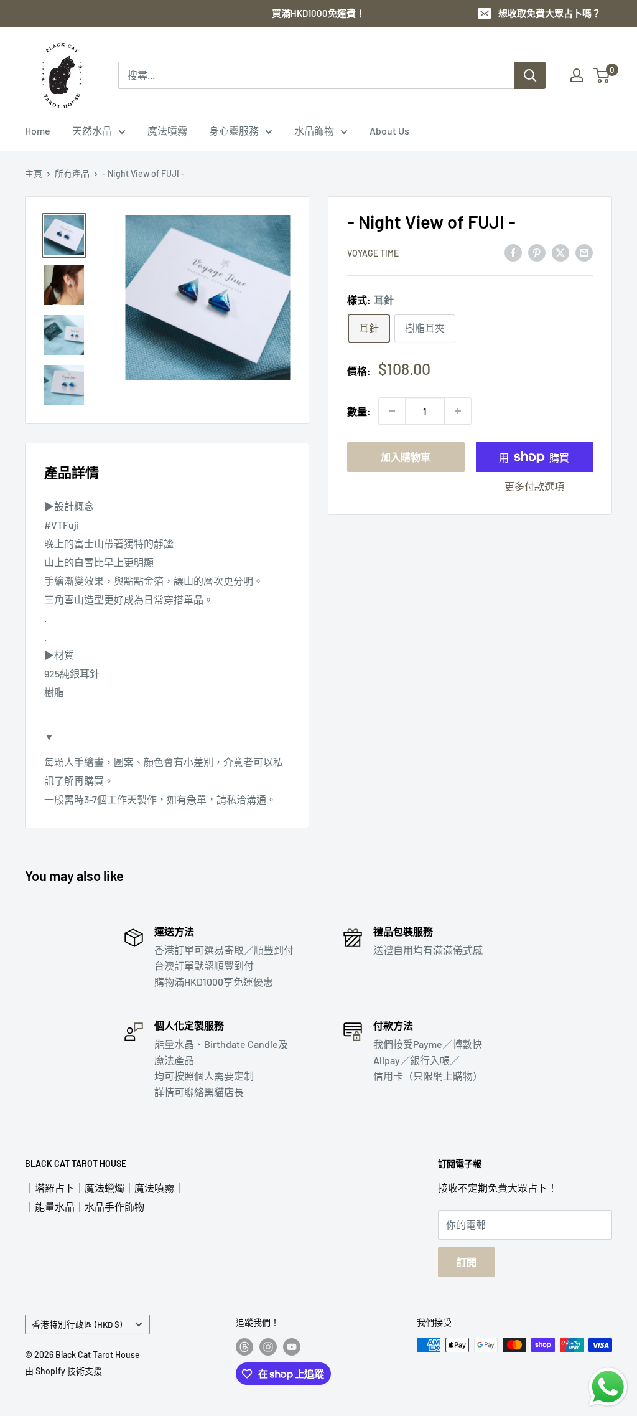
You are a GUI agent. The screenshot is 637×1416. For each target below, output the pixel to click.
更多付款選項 (534, 486)
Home (37, 130)
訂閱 (467, 1262)
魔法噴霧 (167, 130)
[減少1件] (392, 411)
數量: (359, 411)
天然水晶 (92, 130)
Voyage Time (373, 253)
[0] (602, 75)
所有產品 (72, 173)
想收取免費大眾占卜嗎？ (549, 13)
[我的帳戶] (576, 75)
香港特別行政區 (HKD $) (77, 1324)
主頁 (33, 173)
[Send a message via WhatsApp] (608, 1387)
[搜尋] (530, 75)
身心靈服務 (234, 130)
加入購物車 (405, 457)
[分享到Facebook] (513, 252)
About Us (389, 130)
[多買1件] (458, 411)
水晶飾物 (314, 130)
